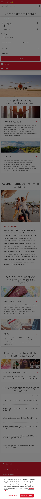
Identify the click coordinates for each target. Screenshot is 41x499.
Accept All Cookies (26, 495)
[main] (20, 487)
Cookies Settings (12, 495)
